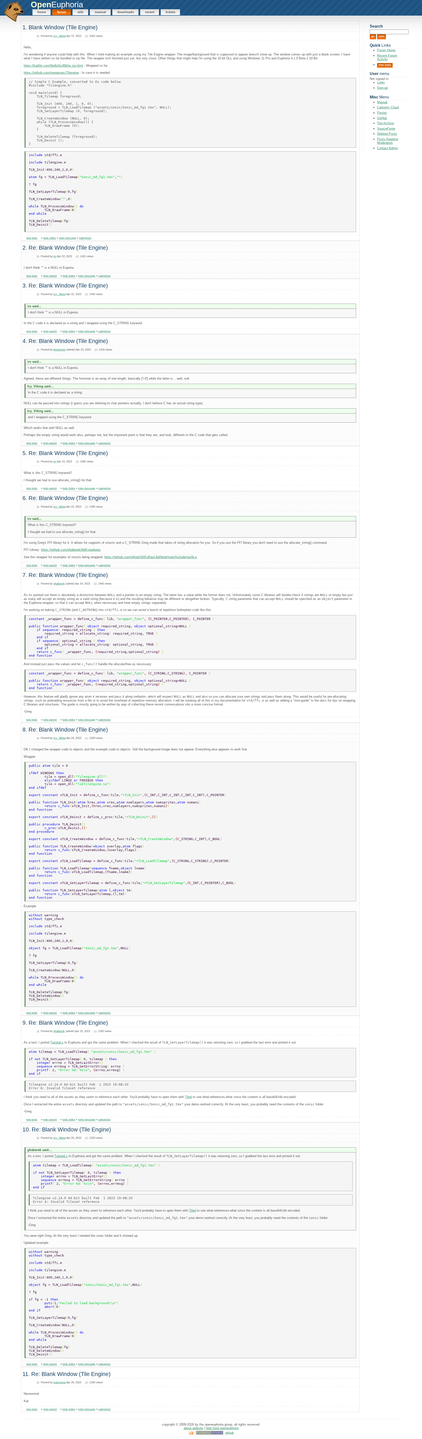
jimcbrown (59, 349)
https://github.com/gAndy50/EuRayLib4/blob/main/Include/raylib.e (150, 557)
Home (41, 12)
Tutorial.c (56, 1042)
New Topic (385, 64)
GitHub (382, 118)
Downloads (125, 12)
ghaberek (59, 583)
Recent (149, 12)
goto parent (50, 275)
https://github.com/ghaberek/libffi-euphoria (70, 550)
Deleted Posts (387, 134)
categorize (85, 237)
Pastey (382, 113)
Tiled (188, 1097)
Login (381, 82)
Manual (100, 12)
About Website (193, 1428)
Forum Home (386, 50)
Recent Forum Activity (387, 57)
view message (67, 237)
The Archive (385, 123)
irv (54, 256)
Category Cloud (388, 107)
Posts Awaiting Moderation (387, 141)
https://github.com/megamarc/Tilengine (51, 73)
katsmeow (59, 1382)
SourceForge (386, 128)
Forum (61, 12)
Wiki (80, 12)
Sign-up (382, 88)
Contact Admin (387, 148)
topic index (49, 237)
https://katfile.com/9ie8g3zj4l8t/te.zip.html (53, 65)
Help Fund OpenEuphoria (222, 1428)
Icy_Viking (59, 35)
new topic (31, 237)
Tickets (170, 12)
